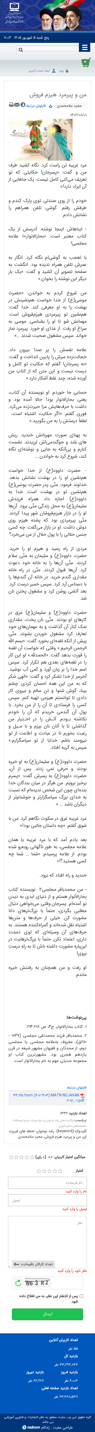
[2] (44, 1171)
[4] (55, 1171)
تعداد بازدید (78, 1113)
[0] (11, 1157)
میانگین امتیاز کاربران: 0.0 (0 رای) (60, 1157)
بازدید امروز (69, 1372)
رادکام (45, 1427)
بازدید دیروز (35, 1372)
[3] (49, 1171)
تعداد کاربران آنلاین (63, 1340)
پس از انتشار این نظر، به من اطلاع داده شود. (49, 1298)
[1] (39, 1171)
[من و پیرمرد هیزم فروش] (41, 139)
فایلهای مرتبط (37, 106)
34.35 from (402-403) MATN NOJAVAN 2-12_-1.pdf (48, 1098)
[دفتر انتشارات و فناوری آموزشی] (14, 13)
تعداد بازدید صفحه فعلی (59, 1388)
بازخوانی (18, 1281)
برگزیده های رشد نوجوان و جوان (54, 1120)
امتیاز (79, 1170)
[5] (60, 1171)
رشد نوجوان (28, 1120)
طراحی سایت (63, 1427)
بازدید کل (71, 1356)
